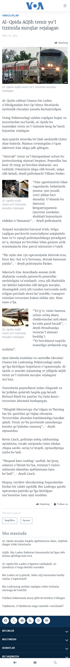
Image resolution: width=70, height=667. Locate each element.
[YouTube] (35, 662)
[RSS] (30, 620)
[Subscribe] (46, 620)
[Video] (15, 662)
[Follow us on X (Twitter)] (13, 620)
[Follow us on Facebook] (5, 620)
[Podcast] (38, 620)
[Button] (61, 43)
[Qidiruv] (55, 662)
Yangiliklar (10, 15)
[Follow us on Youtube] (21, 620)
